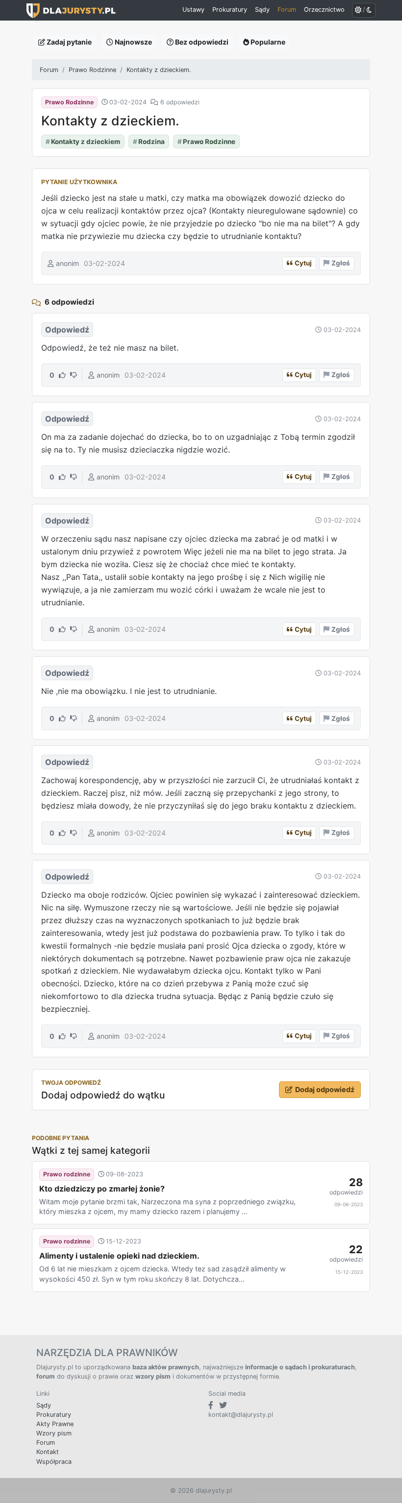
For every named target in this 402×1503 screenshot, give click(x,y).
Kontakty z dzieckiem (83, 141)
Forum (49, 69)
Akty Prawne (55, 1424)
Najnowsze (132, 42)
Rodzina (149, 141)
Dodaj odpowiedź (324, 1089)
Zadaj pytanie (68, 42)
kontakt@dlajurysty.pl (240, 1414)
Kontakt (47, 1451)
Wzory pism (54, 1433)
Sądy (43, 1405)
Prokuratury (53, 1414)
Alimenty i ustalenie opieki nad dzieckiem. (119, 1256)
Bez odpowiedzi (201, 42)
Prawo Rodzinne (92, 69)
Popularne (267, 42)
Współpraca (54, 1461)
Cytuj (303, 263)
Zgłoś (340, 263)
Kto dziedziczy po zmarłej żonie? (102, 1188)
